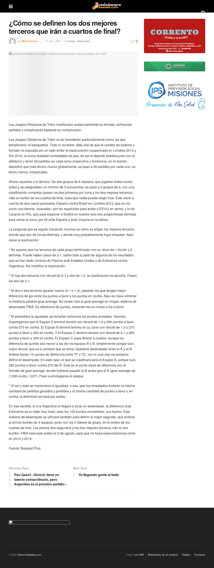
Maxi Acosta (29, 41)
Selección (83, 41)
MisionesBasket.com (29, 554)
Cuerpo (71, 41)
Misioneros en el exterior (163, 555)
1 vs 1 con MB (135, 555)
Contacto (199, 555)
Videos (186, 555)
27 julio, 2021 (53, 41)
